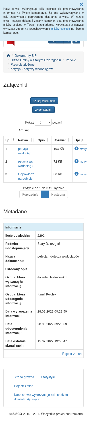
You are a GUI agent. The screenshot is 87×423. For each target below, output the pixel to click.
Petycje (71, 60)
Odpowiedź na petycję (26, 176)
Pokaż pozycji (43, 122)
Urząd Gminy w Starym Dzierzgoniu (36, 60)
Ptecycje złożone (23, 64)
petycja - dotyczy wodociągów (32, 69)
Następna (58, 194)
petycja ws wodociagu (25, 163)
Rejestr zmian (72, 353)
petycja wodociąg (24, 150)
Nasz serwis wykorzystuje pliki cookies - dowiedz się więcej (42, 396)
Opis (41, 140)
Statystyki (48, 377)
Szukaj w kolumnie (44, 100)
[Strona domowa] (8, 55)
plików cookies (60, 29)
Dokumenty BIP (26, 55)
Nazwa (23, 140)
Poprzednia (30, 194)
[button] (81, 4)
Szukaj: (24, 130)
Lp (7, 140)
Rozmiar (60, 140)
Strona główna (24, 377)
